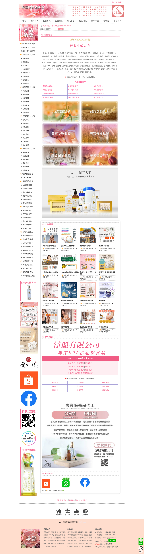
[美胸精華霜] (69, 324)
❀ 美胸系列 (25, 152)
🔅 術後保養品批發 (27, 116)
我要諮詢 (105, 390)
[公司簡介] (34, 21)
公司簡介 (65, 500)
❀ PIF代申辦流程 (26, 265)
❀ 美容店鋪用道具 (27, 247)
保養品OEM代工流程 (28, 51)
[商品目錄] (28, 41)
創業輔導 (105, 386)
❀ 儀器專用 (25, 138)
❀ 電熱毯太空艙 (26, 228)
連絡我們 (84, 500)
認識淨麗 (80, 383)
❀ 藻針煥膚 (25, 134)
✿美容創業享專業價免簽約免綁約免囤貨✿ (57, 26)
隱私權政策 (82, 522)
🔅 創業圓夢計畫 (26, 261)
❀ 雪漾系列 (25, 102)
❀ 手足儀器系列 (26, 192)
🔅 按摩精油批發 (26, 174)
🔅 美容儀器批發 (26, 181)
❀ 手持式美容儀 (26, 196)
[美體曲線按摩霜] (50, 324)
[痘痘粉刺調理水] (106, 243)
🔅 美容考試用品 (26, 232)
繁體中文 (114, 2)
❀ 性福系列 (25, 170)
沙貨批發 (54, 386)
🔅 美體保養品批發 (27, 149)
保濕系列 (88, 363)
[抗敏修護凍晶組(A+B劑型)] (69, 269)
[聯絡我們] (116, 21)
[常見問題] (95, 21)
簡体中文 (121, 2)
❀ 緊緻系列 (25, 105)
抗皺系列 (80, 367)
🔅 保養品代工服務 (27, 44)
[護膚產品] (46, 21)
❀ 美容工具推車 (26, 214)
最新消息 (54, 390)
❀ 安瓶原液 (25, 141)
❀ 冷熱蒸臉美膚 (26, 217)
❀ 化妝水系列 (25, 65)
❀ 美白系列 (25, 94)
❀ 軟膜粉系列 (25, 80)
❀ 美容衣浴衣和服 (27, 254)
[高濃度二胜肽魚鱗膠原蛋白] (106, 269)
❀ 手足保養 (25, 163)
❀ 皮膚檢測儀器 (26, 199)
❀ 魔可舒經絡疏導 (27, 257)
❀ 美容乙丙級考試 (27, 236)
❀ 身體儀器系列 (26, 188)
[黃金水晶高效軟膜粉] (69, 243)
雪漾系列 (71, 367)
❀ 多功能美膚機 (26, 203)
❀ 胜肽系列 (25, 130)
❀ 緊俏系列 (25, 156)
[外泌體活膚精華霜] (69, 297)
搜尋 (60, 29)
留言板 (78, 500)
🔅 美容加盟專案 (26, 272)
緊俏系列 (80, 370)
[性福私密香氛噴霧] (88, 324)
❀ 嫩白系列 (25, 167)
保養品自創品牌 (74, 373)
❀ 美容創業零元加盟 (28, 276)
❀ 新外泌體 (25, 145)
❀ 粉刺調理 (25, 112)
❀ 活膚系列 (25, 109)
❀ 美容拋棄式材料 (27, 243)
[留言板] (106, 21)
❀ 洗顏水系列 (25, 62)
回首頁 (59, 500)
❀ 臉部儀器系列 (26, 185)
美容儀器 (80, 386)
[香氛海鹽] (106, 297)
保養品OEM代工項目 (28, 47)
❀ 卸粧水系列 (25, 58)
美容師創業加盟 (87, 373)
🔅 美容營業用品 (26, 239)
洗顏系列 (80, 363)
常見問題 (80, 390)
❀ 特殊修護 (25, 127)
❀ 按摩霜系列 (25, 69)
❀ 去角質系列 (25, 73)
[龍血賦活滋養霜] (88, 243)
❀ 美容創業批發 (26, 268)
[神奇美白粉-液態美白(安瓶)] (88, 269)
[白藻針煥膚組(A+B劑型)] (50, 269)
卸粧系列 (71, 363)
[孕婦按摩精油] (106, 324)
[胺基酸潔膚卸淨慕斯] (50, 243)
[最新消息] (83, 21)
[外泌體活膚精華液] (50, 297)
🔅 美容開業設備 (26, 207)
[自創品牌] (71, 21)
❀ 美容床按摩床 (26, 210)
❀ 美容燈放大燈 (26, 225)
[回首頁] (23, 21)
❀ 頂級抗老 (25, 120)
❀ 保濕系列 (25, 91)
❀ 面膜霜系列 (25, 76)
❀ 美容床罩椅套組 (27, 250)
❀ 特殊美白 (25, 123)
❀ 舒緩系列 (25, 98)
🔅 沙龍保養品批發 (27, 55)
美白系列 (88, 367)
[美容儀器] (59, 21)
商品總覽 (54, 383)
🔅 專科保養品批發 (27, 87)
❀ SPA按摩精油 (26, 178)
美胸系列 (72, 370)
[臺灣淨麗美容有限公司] (72, 17)
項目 (105, 383)
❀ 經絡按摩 (25, 159)
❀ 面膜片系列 (25, 83)
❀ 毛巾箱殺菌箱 (26, 221)
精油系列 (88, 370)
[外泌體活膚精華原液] (88, 297)
